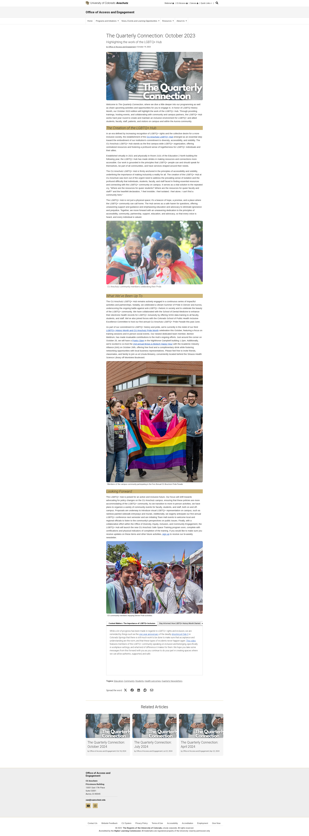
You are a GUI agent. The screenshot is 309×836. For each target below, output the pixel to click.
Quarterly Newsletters (172, 681)
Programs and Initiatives (106, 21)
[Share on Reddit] (145, 690)
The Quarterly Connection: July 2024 (153, 744)
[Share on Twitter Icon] (125, 690)
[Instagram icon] (96, 805)
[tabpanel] (154, 650)
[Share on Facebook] (132, 690)
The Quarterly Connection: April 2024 (199, 744)
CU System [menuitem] (126, 823)
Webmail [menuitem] (168, 3)
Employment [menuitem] (202, 823)
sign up (165, 534)
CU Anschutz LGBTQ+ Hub (160, 137)
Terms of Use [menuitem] (157, 823)
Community (129, 681)
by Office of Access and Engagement (121, 47)
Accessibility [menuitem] (172, 823)
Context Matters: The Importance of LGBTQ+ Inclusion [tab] (132, 623)
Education (118, 681)
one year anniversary (148, 634)
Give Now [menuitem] (216, 823)
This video (191, 640)
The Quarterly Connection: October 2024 (106, 744)
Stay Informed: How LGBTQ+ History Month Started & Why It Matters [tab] (186, 623)
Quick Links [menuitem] (206, 3)
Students (139, 681)
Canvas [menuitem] (193, 3)
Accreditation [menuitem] (187, 823)
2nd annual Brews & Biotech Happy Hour (153, 344)
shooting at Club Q (180, 634)
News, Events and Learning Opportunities (139, 21)
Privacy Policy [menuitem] (141, 823)
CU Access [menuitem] (181, 3)
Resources (167, 21)
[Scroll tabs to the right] (202, 623)
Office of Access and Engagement (110, 12)
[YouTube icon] (89, 805)
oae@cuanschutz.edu (95, 800)
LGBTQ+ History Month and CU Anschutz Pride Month (132, 330)
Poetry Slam (138, 340)
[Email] (151, 690)
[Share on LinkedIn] (138, 690)
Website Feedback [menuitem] (109, 823)
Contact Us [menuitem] (92, 823)
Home (90, 21)
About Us (181, 21)
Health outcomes (153, 681)
